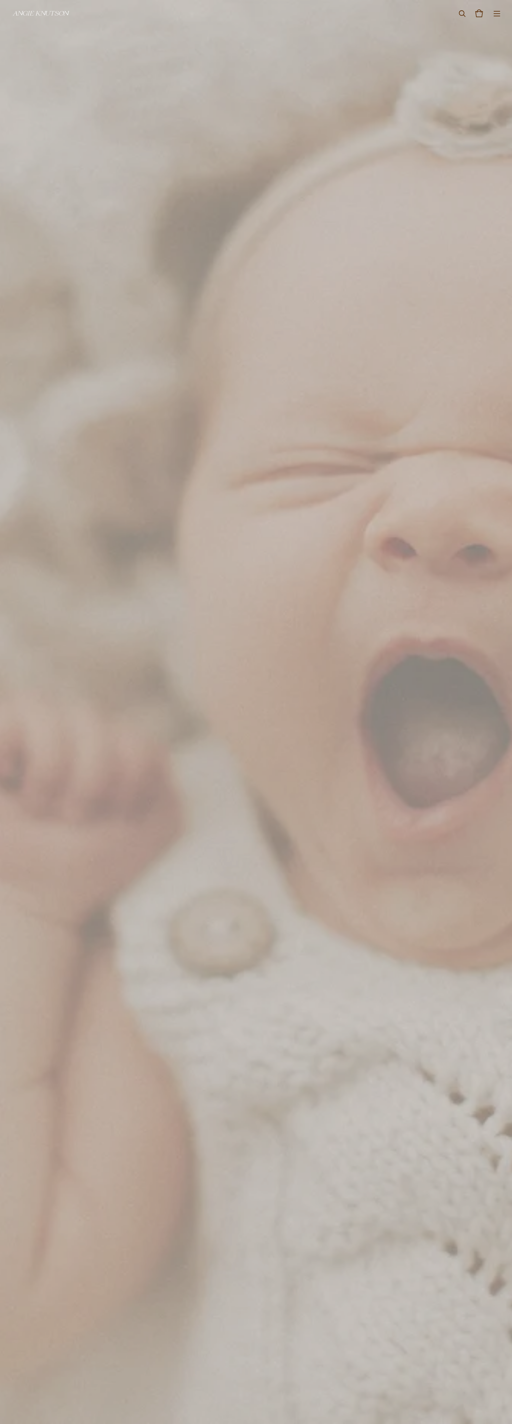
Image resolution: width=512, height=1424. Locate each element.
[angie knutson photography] (41, 13)
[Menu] (497, 13)
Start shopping (256, 701)
